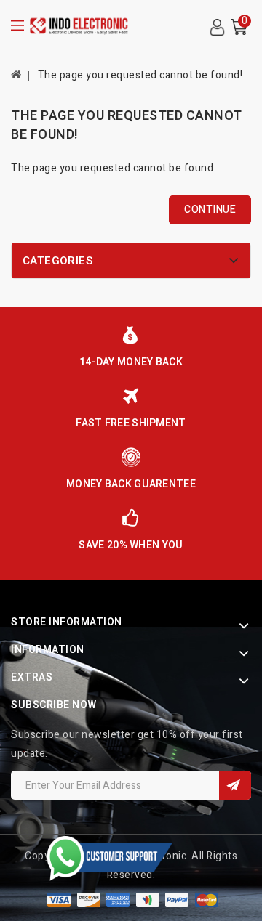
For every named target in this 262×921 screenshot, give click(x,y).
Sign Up (235, 785)
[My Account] (217, 27)
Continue (210, 209)
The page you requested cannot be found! (140, 75)
